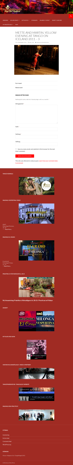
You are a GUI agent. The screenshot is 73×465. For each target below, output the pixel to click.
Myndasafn (34, 20)
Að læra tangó (14, 20)
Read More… (8, 229)
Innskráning (6, 435)
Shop (16, 24)
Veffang (17, 141)
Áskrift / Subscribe (57, 20)
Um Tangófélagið (7, 24)
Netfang (18, 134)
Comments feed (7, 441)
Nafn (17, 126)
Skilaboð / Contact (45, 20)
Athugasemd (19, 104)
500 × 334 (31, 42)
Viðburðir (5, 20)
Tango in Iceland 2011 (42, 42)
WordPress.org (7, 444)
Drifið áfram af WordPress (9, 462)
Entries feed (6, 438)
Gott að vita (25, 20)
